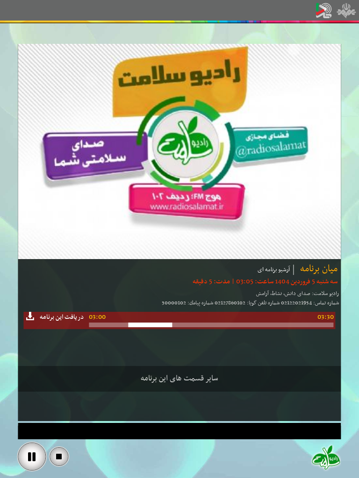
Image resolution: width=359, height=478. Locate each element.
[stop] (59, 456)
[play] (32, 457)
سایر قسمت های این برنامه (179, 378)
